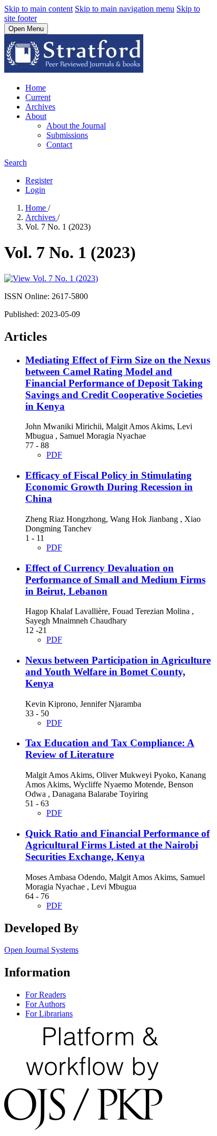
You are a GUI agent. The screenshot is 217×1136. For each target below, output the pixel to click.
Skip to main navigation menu (124, 8)
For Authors (45, 1004)
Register (39, 180)
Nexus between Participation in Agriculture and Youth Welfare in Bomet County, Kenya (118, 672)
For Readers (45, 994)
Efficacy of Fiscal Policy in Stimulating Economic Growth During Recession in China (109, 487)
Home (35, 87)
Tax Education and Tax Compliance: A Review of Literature (109, 748)
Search (15, 162)
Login (35, 189)
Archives (40, 106)
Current (38, 97)
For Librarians (49, 1013)
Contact (59, 144)
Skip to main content (38, 8)
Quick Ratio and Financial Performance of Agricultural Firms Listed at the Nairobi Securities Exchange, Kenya (117, 845)
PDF (54, 454)
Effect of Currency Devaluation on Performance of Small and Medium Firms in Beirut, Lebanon (115, 579)
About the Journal (76, 125)
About (35, 116)
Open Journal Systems (41, 949)
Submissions (67, 135)
